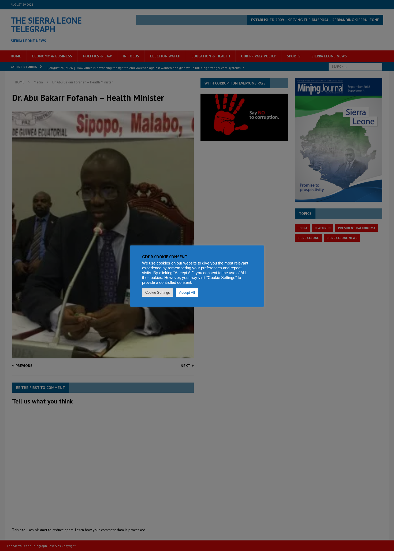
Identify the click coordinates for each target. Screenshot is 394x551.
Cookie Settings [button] (157, 293)
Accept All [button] (187, 293)
